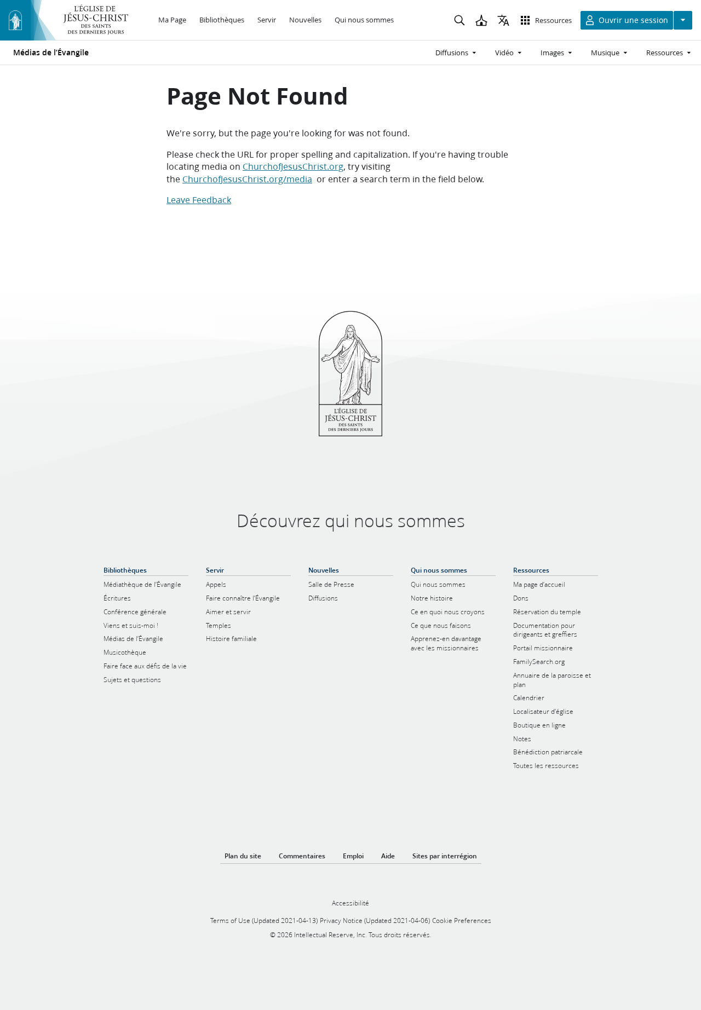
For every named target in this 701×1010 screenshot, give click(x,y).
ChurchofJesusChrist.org (293, 166)
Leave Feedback (198, 199)
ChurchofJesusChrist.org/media (247, 178)
